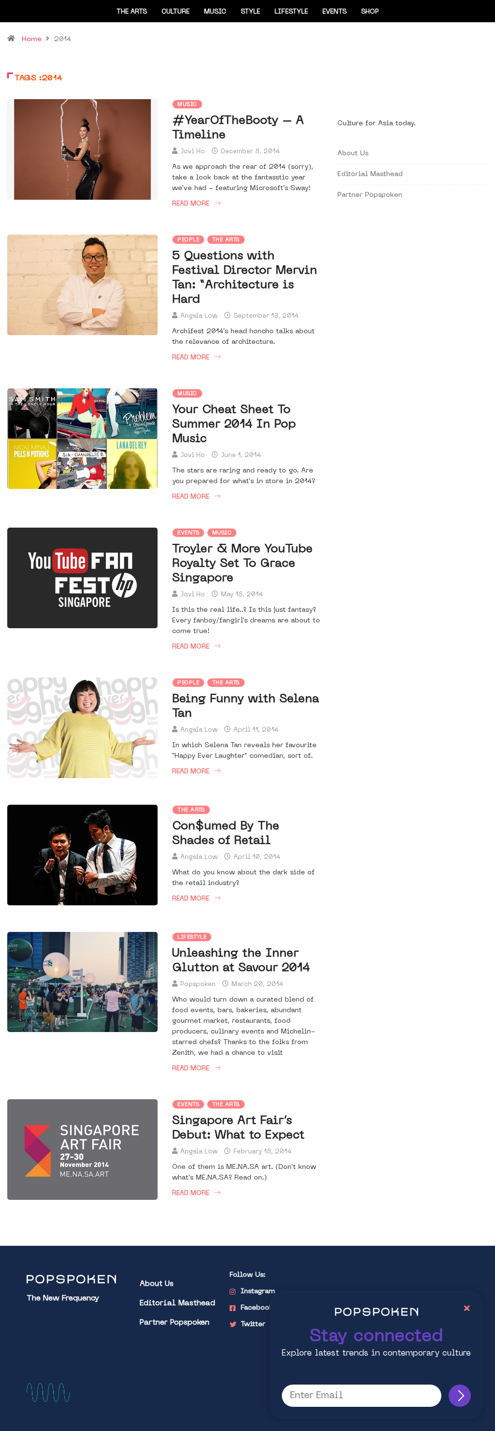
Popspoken (198, 984)
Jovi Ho (192, 151)
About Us (352, 153)
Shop (370, 12)
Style (250, 12)
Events (334, 12)
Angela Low (199, 316)
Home (32, 39)
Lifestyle (291, 12)
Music (215, 12)
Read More (190, 204)
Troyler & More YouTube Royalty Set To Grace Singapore (242, 564)
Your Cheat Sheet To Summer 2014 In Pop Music (234, 424)
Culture (175, 12)
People (188, 240)
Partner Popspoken (369, 195)
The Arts (131, 12)
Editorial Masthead (370, 174)
